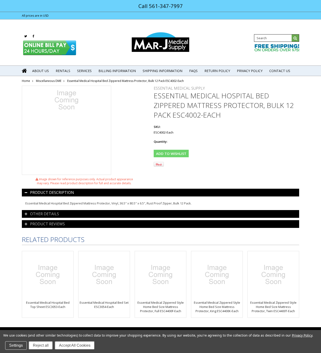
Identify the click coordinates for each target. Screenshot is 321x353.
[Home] (24, 70)
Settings (16, 345)
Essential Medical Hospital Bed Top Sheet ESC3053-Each (48, 304)
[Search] (295, 38)
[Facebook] (33, 36)
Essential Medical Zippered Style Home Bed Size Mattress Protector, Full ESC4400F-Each (160, 306)
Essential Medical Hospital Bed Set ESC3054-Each (104, 304)
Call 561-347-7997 (160, 5)
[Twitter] (25, 36)
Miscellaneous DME (48, 81)
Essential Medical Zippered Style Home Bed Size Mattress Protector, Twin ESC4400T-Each (273, 306)
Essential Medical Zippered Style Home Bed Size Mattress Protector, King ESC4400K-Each (217, 306)
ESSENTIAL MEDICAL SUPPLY (179, 88)
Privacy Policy (302, 335)
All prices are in (35, 16)
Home (26, 81)
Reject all (41, 345)
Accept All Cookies (74, 345)
